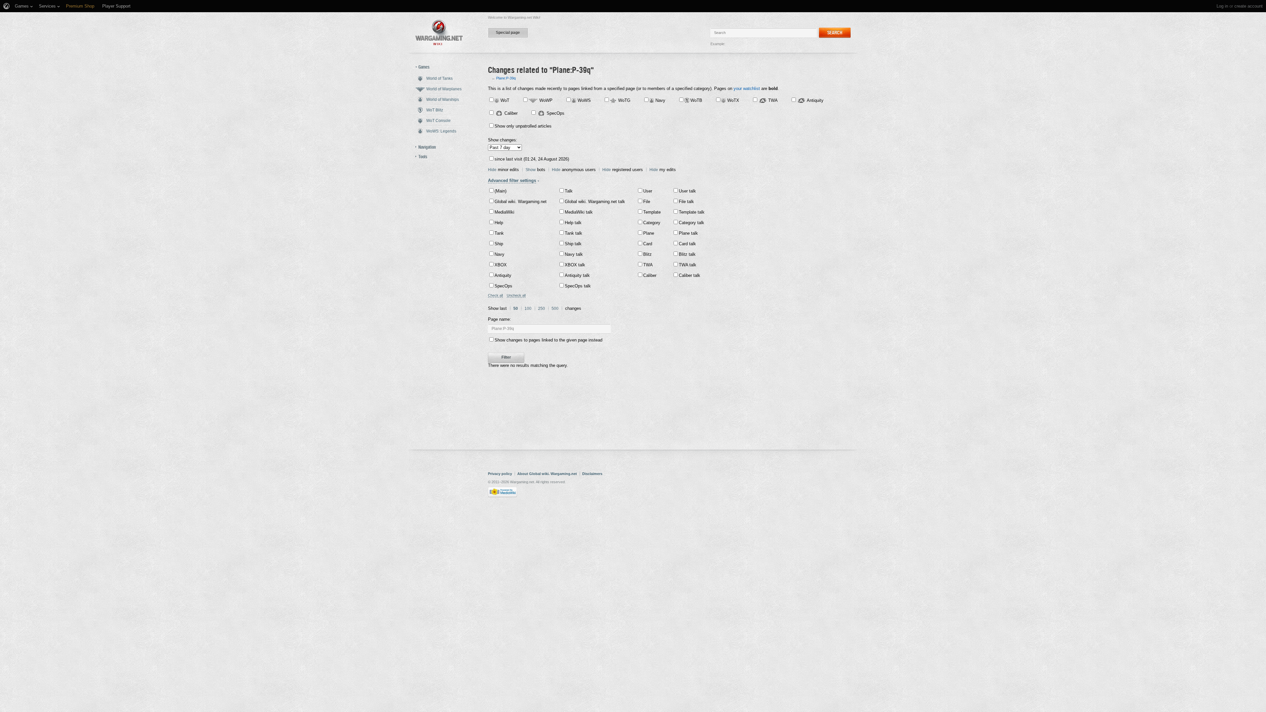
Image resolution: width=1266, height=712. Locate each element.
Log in (1222, 6)
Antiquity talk (577, 275)
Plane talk (688, 233)
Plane (648, 233)
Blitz (647, 254)
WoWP (546, 100)
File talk (686, 201)
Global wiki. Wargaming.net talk (595, 201)
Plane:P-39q (506, 78)
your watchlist (747, 88)
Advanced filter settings (512, 180)
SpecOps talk (578, 285)
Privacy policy (500, 474)
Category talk (691, 222)
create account (1248, 6)
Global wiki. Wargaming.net (521, 201)
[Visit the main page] (439, 32)
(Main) (500, 191)
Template (652, 212)
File (646, 201)
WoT (504, 100)
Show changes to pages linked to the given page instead (548, 340)
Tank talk (573, 233)
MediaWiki (504, 212)
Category (651, 222)
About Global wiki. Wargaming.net (547, 474)
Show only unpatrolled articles (523, 126)
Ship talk (573, 243)
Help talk (573, 222)
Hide (492, 169)
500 (555, 308)
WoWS (584, 100)
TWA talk (687, 264)
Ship (499, 243)
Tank (499, 233)
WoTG (624, 100)
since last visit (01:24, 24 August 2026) (532, 159)
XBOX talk (575, 264)
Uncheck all (516, 295)
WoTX (733, 100)
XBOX (501, 264)
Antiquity (815, 100)
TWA (773, 100)
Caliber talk (689, 275)
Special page (508, 32)
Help (499, 222)
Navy (660, 100)
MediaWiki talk (579, 212)
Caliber (511, 113)
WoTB (696, 100)
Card (647, 243)
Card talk (687, 243)
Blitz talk (687, 254)
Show (531, 169)
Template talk (692, 212)
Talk (569, 191)
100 (528, 308)
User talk (687, 191)
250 (541, 308)
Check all (495, 295)
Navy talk (574, 254)
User (647, 191)
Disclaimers (592, 474)
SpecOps (555, 113)
